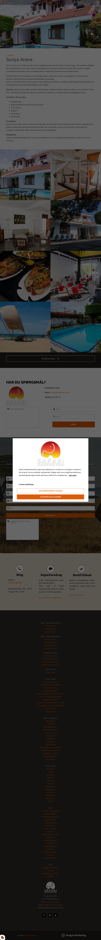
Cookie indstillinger (26, 484)
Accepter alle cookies (50, 497)
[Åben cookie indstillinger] (2, 937)
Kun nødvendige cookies (50, 491)
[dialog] (50, 470)
